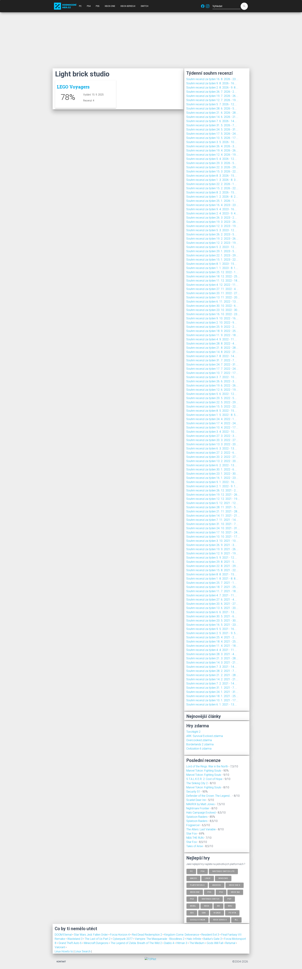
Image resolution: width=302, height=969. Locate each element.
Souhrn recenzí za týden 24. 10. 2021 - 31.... (213, 528)
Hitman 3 (182, 943)
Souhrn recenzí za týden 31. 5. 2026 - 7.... (211, 125)
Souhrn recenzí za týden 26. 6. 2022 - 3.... (211, 381)
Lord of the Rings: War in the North (207, 766)
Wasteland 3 (75, 938)
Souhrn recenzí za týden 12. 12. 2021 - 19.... (213, 499)
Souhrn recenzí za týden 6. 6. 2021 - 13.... (211, 612)
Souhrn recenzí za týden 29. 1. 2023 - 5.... (211, 251)
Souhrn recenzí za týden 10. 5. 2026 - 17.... (212, 138)
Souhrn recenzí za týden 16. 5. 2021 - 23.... (212, 624)
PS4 (89, 6)
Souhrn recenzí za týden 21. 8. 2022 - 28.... (212, 347)
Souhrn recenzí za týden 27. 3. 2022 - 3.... (211, 436)
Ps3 (192, 899)
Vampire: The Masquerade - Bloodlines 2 (160, 938)
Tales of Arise (194, 846)
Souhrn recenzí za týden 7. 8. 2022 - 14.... (211, 356)
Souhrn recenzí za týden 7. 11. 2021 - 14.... (212, 519)
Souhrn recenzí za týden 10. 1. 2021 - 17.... (212, 700)
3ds (192, 913)
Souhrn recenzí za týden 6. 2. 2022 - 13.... (211, 465)
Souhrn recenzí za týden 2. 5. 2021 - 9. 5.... (212, 633)
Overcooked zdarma (199, 740)
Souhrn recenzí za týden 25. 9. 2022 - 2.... (211, 326)
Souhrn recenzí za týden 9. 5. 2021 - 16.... (211, 629)
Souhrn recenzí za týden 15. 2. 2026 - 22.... (212, 188)
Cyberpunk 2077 (123, 938)
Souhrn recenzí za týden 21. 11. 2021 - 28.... (213, 511)
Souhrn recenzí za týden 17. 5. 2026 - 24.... (212, 133)
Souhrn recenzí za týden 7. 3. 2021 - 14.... (211, 666)
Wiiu (230, 906)
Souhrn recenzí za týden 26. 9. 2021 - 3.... (211, 545)
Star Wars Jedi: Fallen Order (91, 934)
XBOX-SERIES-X (127, 6)
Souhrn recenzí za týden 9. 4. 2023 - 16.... (211, 209)
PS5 (97, 6)
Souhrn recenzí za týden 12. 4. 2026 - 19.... (212, 154)
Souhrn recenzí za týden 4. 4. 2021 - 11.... (211, 650)
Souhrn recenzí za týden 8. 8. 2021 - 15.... (211, 574)
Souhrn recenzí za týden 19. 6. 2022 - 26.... (212, 385)
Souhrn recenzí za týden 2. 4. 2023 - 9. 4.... (212, 213)
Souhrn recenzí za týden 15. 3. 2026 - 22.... (212, 171)
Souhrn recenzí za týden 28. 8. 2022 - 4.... (211, 343)
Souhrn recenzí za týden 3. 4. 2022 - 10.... (211, 431)
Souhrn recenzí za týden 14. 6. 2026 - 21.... (212, 117)
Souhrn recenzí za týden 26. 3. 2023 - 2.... (211, 217)
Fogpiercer (193, 825)
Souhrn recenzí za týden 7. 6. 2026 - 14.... (211, 121)
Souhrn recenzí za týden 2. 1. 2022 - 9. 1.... (212, 486)
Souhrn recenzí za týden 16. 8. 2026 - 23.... (212, 79)
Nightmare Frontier (197, 808)
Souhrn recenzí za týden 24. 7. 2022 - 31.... (212, 364)
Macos (193, 878)
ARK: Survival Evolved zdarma (204, 736)
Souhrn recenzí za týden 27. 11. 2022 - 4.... (212, 289)
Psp (229, 899)
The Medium (197, 943)
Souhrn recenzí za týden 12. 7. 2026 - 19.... (212, 100)
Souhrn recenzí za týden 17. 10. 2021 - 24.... (213, 532)
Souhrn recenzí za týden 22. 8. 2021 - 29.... (212, 566)
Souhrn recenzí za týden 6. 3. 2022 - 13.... (211, 448)
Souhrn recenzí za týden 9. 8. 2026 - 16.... (211, 83)
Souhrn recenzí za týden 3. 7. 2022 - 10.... (211, 377)
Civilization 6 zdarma (198, 748)
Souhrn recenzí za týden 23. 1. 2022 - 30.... (212, 473)
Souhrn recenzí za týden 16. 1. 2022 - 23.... (212, 478)
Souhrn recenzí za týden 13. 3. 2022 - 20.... (212, 444)
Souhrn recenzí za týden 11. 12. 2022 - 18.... (213, 280)
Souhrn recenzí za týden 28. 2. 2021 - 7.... (211, 671)
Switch (144, 6)
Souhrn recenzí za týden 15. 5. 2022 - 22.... (212, 406)
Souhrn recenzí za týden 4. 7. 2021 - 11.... (211, 595)
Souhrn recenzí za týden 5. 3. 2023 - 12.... (211, 230)
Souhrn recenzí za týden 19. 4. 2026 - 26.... (212, 150)
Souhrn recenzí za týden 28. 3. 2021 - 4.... (211, 654)
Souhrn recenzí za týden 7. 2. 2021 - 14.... (211, 683)
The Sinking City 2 (197, 783)
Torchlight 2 (193, 731)
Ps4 (202, 871)
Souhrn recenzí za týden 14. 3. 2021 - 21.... (212, 662)
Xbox (206, 906)
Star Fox (191, 833)
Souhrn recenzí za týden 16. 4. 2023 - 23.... (212, 205)
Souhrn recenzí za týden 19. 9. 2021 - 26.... (212, 549)
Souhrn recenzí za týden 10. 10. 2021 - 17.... (213, 536)
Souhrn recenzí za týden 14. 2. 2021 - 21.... (212, 679)
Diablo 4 (169, 943)
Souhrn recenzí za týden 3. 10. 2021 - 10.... (212, 540)
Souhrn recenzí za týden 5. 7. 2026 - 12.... (211, 104)
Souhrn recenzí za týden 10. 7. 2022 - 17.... (212, 373)
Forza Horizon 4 (120, 934)
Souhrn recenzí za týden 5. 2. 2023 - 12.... (211, 247)
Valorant (60, 947)
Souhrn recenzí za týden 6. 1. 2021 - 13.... (211, 704)
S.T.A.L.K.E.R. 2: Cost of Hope (204, 779)
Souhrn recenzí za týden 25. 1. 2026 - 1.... (211, 201)
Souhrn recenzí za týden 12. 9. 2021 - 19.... (212, 553)
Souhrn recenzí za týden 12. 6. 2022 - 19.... (212, 389)
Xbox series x (220, 919)
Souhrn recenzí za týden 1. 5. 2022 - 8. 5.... (212, 415)
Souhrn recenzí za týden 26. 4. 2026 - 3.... (211, 146)
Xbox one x (234, 885)
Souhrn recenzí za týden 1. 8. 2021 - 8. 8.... (212, 578)
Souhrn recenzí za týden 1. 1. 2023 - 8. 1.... (212, 268)
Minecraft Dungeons (96, 943)
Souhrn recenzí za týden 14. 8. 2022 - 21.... (212, 352)
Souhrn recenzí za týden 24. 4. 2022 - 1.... (211, 419)
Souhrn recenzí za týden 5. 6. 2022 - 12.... (211, 394)
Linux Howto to (64, 951)
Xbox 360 (235, 892)
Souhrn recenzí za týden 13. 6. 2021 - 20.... (212, 608)
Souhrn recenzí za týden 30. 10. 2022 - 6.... (212, 305)
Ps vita (232, 913)
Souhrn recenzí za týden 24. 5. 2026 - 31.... (212, 129)
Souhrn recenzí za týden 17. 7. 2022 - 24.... (212, 368)
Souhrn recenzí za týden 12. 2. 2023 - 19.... (212, 242)
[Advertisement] (151, 40)
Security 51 (193, 791)
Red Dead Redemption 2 (147, 934)
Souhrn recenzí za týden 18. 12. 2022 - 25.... (213, 276)
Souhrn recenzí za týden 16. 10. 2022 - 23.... (213, 314)
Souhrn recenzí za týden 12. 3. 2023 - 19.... (212, 226)
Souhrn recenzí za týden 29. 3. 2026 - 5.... (211, 163)
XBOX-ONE (110, 6)
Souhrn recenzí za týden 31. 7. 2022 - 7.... (211, 360)
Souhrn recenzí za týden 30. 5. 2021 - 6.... (211, 616)
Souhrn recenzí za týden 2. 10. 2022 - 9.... (211, 322)
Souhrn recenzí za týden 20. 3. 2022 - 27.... (212, 440)
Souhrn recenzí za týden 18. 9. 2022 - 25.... (212, 331)
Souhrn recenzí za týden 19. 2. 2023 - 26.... (212, 238)
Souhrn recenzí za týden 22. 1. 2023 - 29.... (212, 255)
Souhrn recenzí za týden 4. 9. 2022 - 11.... (211, 339)
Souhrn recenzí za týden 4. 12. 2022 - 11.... (212, 284)
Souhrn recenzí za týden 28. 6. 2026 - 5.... (211, 108)
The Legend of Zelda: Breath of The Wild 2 (137, 943)
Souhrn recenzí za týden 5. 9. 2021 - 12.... (211, 557)
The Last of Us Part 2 (98, 938)
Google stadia (197, 919)
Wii (218, 906)
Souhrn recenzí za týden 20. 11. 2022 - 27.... (213, 293)
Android (216, 885)
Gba (204, 913)
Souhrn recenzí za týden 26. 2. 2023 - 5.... (211, 234)
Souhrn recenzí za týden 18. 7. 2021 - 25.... (212, 587)
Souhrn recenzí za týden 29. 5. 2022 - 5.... (211, 398)
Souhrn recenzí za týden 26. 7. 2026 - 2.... (211, 91)
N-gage (217, 913)
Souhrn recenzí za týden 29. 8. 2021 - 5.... (211, 561)
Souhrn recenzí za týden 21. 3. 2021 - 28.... (212, 658)
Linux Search (83, 951)
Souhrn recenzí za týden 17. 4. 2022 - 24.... (212, 423)
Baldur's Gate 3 (212, 938)
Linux (207, 878)
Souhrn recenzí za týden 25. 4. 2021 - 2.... (211, 637)
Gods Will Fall (215, 943)
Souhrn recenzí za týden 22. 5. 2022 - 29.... (212, 402)
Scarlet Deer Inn (196, 800)
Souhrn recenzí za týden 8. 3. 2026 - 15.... (211, 175)
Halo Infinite (194, 938)
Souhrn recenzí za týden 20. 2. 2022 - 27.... (212, 457)
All (236, 919)
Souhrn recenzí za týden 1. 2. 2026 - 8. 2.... (212, 196)
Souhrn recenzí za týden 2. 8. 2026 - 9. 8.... (212, 87)
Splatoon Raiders (196, 816)
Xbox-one (194, 892)
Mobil (193, 906)
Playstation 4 (197, 885)
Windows (223, 878)
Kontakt (61, 961)
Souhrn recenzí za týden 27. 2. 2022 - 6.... (211, 452)
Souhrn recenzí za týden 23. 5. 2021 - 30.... (212, 620)
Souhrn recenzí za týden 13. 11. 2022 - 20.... (213, 297)
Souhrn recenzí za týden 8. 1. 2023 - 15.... (211, 263)
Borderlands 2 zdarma (200, 744)
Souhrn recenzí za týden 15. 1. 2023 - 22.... (212, 259)
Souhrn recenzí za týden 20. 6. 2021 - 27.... (212, 603)
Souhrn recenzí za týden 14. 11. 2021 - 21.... (213, 515)
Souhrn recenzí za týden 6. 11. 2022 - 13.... (212, 301)
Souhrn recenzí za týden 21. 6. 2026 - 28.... (212, 112)
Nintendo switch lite (223, 871)
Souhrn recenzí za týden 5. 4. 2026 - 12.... (211, 159)
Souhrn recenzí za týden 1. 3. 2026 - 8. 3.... (212, 180)
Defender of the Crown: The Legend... (209, 795)
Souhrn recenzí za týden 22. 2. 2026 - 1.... (211, 184)
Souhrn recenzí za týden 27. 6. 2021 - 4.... (211, 599)
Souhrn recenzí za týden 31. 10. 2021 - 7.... (212, 524)
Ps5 (209, 892)
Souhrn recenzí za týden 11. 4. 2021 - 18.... (212, 645)
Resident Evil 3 (210, 934)
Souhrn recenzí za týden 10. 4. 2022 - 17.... (212, 427)
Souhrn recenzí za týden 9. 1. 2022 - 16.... (211, 482)
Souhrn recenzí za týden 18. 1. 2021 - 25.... (212, 696)
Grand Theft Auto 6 (70, 943)
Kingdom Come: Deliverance (182, 934)
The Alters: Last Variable (201, 829)
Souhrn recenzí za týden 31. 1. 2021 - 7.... (211, 687)
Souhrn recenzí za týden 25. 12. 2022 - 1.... (212, 272)
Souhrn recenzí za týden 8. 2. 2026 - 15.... (211, 192)
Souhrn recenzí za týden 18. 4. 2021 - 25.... (212, 641)
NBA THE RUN (194, 837)
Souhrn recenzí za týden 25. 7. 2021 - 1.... (211, 582)
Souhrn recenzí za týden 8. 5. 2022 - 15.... (211, 410)
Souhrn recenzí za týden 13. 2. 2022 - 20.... (212, 461)
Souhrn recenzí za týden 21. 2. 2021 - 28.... (212, 675)
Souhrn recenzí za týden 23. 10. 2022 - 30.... (213, 310)
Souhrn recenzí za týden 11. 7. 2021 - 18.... (212, 591)
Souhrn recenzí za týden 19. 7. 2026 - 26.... (212, 96)
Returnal (230, 943)
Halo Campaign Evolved (200, 812)
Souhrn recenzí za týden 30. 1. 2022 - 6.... (211, 469)
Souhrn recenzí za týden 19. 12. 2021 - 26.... (213, 494)
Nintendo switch (210, 899)
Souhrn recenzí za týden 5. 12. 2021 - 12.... (212, 503)
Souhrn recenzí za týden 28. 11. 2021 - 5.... (212, 507)
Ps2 (221, 892)
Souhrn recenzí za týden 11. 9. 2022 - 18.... (212, 335)
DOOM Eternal (63, 934)
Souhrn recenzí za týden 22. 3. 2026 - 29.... (212, 167)
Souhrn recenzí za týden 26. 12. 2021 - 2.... (212, 490)
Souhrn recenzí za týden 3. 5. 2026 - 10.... (211, 142)
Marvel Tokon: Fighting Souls (203, 770)
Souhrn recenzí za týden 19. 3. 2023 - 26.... (212, 221)
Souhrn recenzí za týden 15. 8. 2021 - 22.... (212, 570)
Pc (191, 871)
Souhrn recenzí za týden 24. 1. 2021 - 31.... (212, 692)
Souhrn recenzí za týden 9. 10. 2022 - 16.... (212, 318)
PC (80, 6)
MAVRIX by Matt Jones (200, 804)
